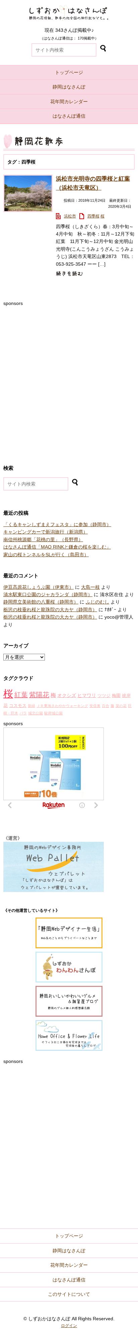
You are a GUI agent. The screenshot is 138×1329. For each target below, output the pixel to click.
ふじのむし (97, 602)
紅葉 (21, 694)
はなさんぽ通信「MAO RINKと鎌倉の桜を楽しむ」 (57, 547)
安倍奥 (94, 706)
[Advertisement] (69, 376)
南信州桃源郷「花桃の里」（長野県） (43, 539)
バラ (23, 713)
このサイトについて (69, 1294)
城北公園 (35, 713)
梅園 (116, 695)
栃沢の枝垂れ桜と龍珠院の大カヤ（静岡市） (50, 609)
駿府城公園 (53, 713)
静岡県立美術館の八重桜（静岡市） (40, 602)
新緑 (31, 706)
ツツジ (104, 695)
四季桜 (93, 216)
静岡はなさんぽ (69, 86)
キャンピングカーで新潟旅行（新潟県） (45, 531)
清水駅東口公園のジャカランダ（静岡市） (47, 594)
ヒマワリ (86, 695)
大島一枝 (90, 587)
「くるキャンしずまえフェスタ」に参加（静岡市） (57, 524)
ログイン (69, 1325)
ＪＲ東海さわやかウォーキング (62, 706)
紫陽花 (39, 694)
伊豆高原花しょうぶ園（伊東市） (38, 587)
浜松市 (70, 216)
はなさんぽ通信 (69, 116)
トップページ (69, 72)
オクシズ (66, 695)
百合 (105, 706)
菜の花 (121, 706)
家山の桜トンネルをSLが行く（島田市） (46, 554)
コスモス (17, 705)
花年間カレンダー (69, 101)
